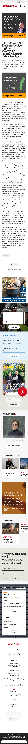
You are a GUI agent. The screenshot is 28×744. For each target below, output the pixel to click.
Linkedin (14, 654)
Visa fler (14, 611)
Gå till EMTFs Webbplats (21, 587)
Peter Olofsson (14, 695)
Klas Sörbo (14, 701)
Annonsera (4, 649)
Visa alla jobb (14, 356)
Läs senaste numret (14, 400)
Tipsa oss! (19, 649)
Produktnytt (22, 10)
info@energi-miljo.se (14, 673)
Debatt (8, 10)
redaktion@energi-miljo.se (14, 706)
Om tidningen (11, 649)
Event (25, 649)
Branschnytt (14, 10)
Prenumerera (14, 404)
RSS (19, 654)
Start (3, 10)
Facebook (10, 654)
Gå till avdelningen (22, 455)
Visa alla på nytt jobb (14, 445)
